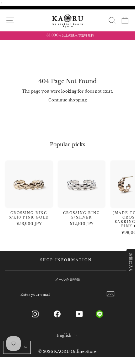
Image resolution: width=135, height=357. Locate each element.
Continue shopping (67, 100)
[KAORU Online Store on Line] (104, 314)
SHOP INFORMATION (66, 260)
